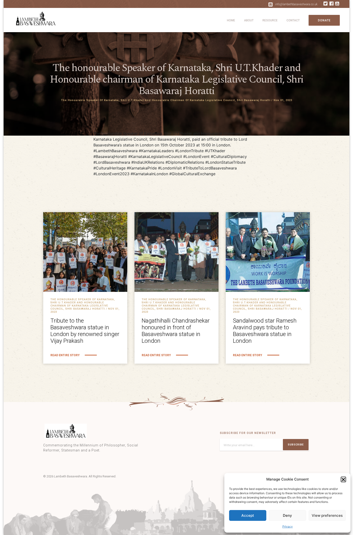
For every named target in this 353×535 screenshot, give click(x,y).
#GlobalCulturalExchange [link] (192, 173)
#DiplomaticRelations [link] (184, 162)
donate (324, 20)
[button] (343, 479)
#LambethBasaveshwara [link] (115, 150)
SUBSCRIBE (296, 444)
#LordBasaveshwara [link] (111, 162)
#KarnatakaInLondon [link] (149, 173)
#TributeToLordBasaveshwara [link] (210, 168)
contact (293, 20)
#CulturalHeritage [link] (109, 168)
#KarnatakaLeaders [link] (156, 150)
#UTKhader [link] (215, 150)
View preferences (327, 515)
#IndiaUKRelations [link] (147, 162)
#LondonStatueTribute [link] (225, 162)
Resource (270, 20)
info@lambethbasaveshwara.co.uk (296, 4)
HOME (231, 20)
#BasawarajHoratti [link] (110, 156)
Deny (287, 515)
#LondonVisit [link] (170, 168)
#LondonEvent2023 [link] (111, 173)
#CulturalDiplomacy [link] (229, 156)
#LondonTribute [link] (189, 150)
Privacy (287, 526)
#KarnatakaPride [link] (142, 168)
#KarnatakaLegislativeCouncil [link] (155, 156)
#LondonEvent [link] (196, 156)
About (249, 20)
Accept (247, 515)
